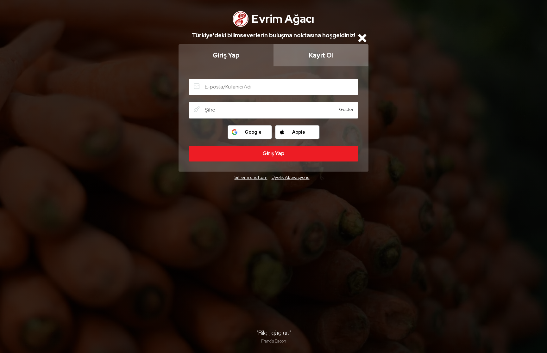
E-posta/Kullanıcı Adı (196, 86)
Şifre (196, 109)
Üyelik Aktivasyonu (291, 177)
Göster (346, 109)
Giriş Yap (226, 55)
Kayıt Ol (321, 55)
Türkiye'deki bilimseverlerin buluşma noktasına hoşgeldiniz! (273, 35)
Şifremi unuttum (251, 177)
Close (362, 38)
